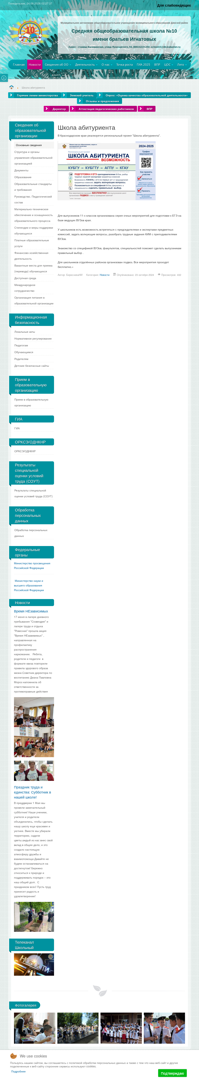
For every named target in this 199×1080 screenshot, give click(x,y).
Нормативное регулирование (33, 338)
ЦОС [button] (167, 64)
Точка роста (124, 64)
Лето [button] (181, 64)
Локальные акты (24, 332)
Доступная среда (25, 278)
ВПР (157, 64)
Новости (35, 64)
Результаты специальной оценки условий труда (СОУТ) (33, 493)
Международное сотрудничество (24, 288)
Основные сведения (29, 145)
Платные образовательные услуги (31, 243)
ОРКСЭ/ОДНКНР (25, 451)
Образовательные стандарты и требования (33, 187)
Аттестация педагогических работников (106, 109)
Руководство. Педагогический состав (33, 199)
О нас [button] (106, 64)
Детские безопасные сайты (31, 366)
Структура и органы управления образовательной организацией (33, 157)
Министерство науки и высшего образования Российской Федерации (29, 585)
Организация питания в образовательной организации (33, 300)
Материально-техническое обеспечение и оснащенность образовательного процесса (33, 215)
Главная (19, 64)
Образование (22, 177)
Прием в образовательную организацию (31, 402)
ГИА (17, 428)
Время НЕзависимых (31, 610)
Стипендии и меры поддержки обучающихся (33, 230)
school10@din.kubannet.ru (165, 47)
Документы (21, 170)
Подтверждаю (172, 1073)
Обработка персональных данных (30, 533)
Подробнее (18, 1071)
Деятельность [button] (85, 64)
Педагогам (21, 345)
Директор (59, 109)
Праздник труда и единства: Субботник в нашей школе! (32, 792)
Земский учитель (82, 95)
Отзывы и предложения (102, 101)
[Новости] (11, 87)
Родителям (21, 359)
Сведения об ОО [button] (57, 64)
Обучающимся (23, 352)
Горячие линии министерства (37, 95)
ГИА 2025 (143, 64)
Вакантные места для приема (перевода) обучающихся (33, 268)
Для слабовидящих (174, 5)
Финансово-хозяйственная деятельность (31, 255)
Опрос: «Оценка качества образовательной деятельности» (147, 95)
